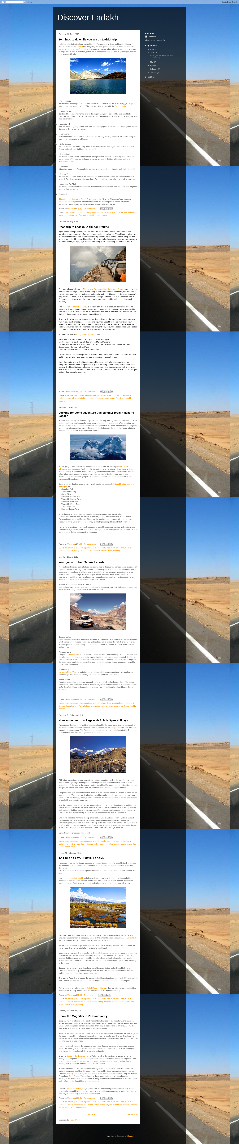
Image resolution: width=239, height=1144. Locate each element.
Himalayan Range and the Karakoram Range (104, 289)
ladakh (120, 212)
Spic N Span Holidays (96, 988)
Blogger (130, 1136)
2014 (150, 77)
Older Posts (130, 1114)
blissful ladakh (106, 395)
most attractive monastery (106, 953)
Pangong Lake (120, 106)
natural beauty (109, 398)
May (152, 62)
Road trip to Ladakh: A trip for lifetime (84, 226)
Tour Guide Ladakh (86, 215)
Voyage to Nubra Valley (68, 672)
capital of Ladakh (76, 878)
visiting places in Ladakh (86, 334)
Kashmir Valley (111, 212)
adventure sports (71, 395)
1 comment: (89, 995)
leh (125, 212)
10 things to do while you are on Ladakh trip (88, 39)
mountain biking (81, 398)
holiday (116, 395)
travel (97, 215)
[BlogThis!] (103, 208)
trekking (104, 215)
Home (91, 1114)
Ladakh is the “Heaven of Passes (73, 199)
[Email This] (101, 208)
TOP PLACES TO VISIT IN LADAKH (81, 858)
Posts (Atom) (75, 1120)
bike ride (81, 212)
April (152, 65)
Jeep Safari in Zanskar (68, 639)
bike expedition (71, 212)
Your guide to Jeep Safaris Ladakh (81, 562)
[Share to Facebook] (109, 208)
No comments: (90, 209)
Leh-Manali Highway (78, 307)
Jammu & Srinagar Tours (75, 551)
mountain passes (71, 215)
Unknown (152, 36)
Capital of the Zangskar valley (78, 1056)
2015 (150, 49)
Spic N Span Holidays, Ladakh (96, 529)
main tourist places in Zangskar (74, 1074)
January (153, 73)
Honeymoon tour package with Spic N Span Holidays (93, 720)
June (152, 52)
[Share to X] (106, 208)
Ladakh (80, 47)
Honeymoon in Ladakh (95, 212)
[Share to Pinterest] (111, 208)
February (154, 69)
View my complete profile (155, 40)
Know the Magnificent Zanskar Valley (83, 1016)
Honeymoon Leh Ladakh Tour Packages (100, 728)
